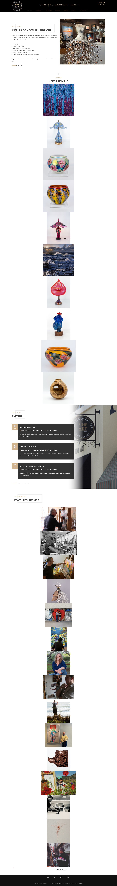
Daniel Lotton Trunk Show (28, 446)
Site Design (79, 883)
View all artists (61, 869)
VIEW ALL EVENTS (23, 483)
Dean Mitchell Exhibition (27, 427)
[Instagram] (61, 877)
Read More (21, 65)
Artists (38, 10)
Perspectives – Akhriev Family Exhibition (32, 466)
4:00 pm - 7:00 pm (52, 450)
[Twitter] (55, 877)
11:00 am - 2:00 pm (52, 430)
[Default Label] (68, 877)
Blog (66, 10)
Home (30, 10)
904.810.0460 (101, 4)
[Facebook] (48, 877)
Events (49, 10)
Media (74, 10)
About (58, 10)
